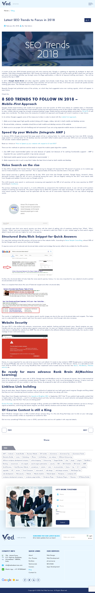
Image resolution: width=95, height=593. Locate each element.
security (52, 463)
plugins (79, 460)
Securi (76, 365)
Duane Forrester (7, 404)
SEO (58, 463)
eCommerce (53, 453)
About (31, 555)
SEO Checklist (67, 463)
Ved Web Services (47, 590)
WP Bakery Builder (84, 477)
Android (10, 453)
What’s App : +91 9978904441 (15, 569)
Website (28, 473)
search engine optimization (39, 463)
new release (52, 457)
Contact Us (32, 572)
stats (49, 467)
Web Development (53, 558)
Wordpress (61, 473)
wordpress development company (13, 477)
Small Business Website (21, 467)
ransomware (14, 463)
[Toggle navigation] (91, 4)
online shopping (36, 460)
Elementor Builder (8, 457)
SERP (84, 463)
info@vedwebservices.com (13, 565)
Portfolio (31, 561)
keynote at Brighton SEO (39, 396)
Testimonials (33, 564)
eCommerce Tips (65, 453)
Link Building (42, 457)
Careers (31, 567)
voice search (39, 470)
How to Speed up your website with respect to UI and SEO (36, 143)
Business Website (32, 453)
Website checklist (39, 473)
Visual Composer (28, 470)
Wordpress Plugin (48, 477)
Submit (62, 522)
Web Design (51, 555)
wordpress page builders (33, 477)
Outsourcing (47, 460)
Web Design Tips (76, 470)
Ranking (5, 463)
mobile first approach (68, 117)
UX (12, 470)
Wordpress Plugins (62, 477)
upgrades (6, 470)
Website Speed (51, 473)
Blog (13, 11)
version (18, 470)
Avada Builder (20, 453)
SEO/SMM (50, 564)
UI (78, 467)
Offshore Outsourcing (65, 457)
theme (67, 467)
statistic (43, 467)
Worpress (73, 477)
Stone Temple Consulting (73, 240)
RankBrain (88, 460)
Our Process (33, 558)
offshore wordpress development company (15, 460)
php (67, 460)
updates (83, 467)
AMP (4, 453)
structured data (58, 467)
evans (18, 457)
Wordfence (82, 365)
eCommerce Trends (78, 453)
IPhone (34, 457)
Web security (20, 473)
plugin (72, 460)
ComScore (14, 184)
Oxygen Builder (58, 460)
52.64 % (85, 111)
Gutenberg (25, 457)
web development (8, 473)
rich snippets (24, 463)
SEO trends (77, 463)
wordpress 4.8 (71, 473)
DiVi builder (43, 453)
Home (6, 11)
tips (73, 467)
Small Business (7, 467)
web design (49, 470)
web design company (61, 470)
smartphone (34, 467)
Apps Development (53, 567)
